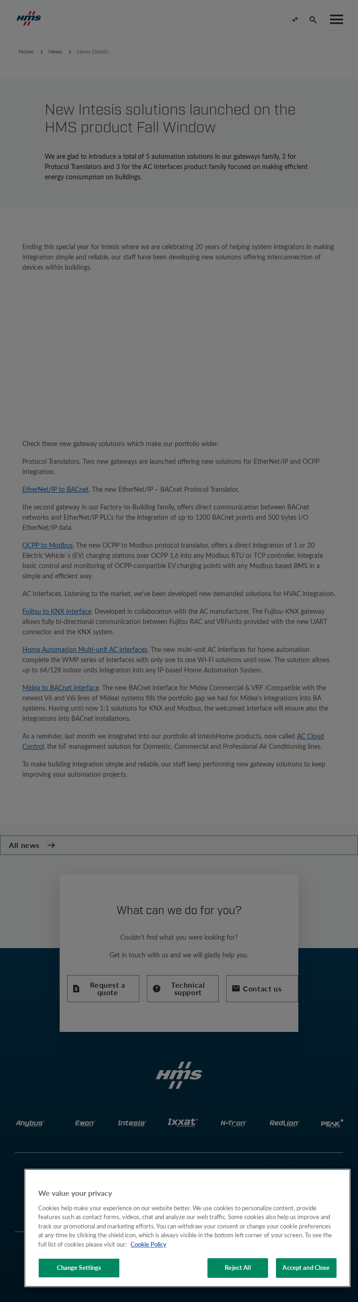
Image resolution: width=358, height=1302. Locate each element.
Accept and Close (306, 1267)
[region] (187, 1228)
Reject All (237, 1267)
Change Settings (79, 1267)
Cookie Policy (148, 1244)
